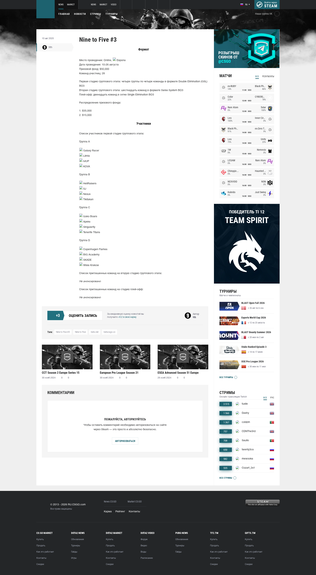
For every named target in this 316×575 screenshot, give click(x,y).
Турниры (112, 13)
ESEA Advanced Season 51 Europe (178, 372)
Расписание (147, 558)
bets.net (95, 332)
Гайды (74, 552)
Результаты (268, 76)
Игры (73, 558)
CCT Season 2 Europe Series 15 (60, 372)
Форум (144, 539)
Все (257, 76)
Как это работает (45, 552)
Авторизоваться (125, 441)
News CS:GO (110, 501)
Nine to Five (80, 332)
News (60, 4)
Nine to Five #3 (63, 332)
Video (113, 4)
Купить (40, 539)
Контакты (134, 511)
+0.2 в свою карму (127, 317)
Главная (64, 13)
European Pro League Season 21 (119, 372)
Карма (108, 511)
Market (71, 4)
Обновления (77, 539)
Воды (143, 552)
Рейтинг (120, 511)
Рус (272, 397)
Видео (144, 546)
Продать (40, 546)
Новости (80, 13)
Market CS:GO (135, 501)
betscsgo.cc (109, 332)
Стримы (95, 13)
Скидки (40, 564)
